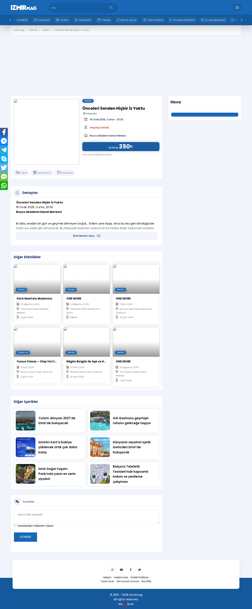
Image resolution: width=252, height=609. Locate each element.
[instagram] (112, 569)
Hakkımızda (121, 577)
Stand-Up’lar (128, 20)
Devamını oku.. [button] (84, 236)
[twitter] (140, 569)
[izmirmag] (23, 7)
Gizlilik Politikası (140, 577)
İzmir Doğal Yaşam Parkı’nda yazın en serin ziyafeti (57, 474)
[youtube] (121, 569)
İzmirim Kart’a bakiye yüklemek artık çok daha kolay (57, 447)
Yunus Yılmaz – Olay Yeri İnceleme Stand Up (49, 361)
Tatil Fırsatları (155, 20)
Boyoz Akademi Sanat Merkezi (108, 135)
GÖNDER (25, 537)
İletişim (107, 577)
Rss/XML (146, 581)
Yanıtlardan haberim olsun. (35, 526)
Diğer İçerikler (26, 401)
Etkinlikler (22, 20)
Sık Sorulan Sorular (128, 581)
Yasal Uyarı (107, 581)
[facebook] (130, 569)
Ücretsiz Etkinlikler (184, 20)
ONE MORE (73, 298)
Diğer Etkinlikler (27, 257)
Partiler (106, 20)
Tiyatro (64, 20)
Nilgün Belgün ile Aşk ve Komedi (90, 361)
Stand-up (23, 352)
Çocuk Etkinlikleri (214, 20)
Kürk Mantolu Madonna (34, 298)
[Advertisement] (126, 62)
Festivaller (85, 20)
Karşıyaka (91, 113)
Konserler (43, 20)
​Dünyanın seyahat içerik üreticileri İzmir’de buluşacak (132, 447)
